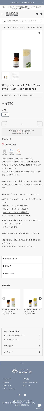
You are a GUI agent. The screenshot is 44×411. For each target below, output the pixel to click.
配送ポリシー (7, 385)
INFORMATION (8, 379)
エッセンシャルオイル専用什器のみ (17, 215)
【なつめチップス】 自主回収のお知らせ (22, 2)
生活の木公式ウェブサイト (21, 401)
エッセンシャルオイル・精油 (21, 27)
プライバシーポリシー (10, 388)
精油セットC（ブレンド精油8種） (16, 212)
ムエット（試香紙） (11, 227)
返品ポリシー (26, 385)
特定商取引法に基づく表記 (30, 382)
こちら (19, 132)
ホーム (3, 27)
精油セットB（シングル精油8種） (16, 209)
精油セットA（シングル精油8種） (16, 205)
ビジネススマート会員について (14, 335)
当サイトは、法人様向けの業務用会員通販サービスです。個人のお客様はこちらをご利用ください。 (22, 8)
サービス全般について (11, 340)
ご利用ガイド (8, 352)
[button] (4, 123)
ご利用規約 (26, 379)
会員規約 (6, 382)
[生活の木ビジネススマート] (12, 14)
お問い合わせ (8, 346)
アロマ (8, 27)
